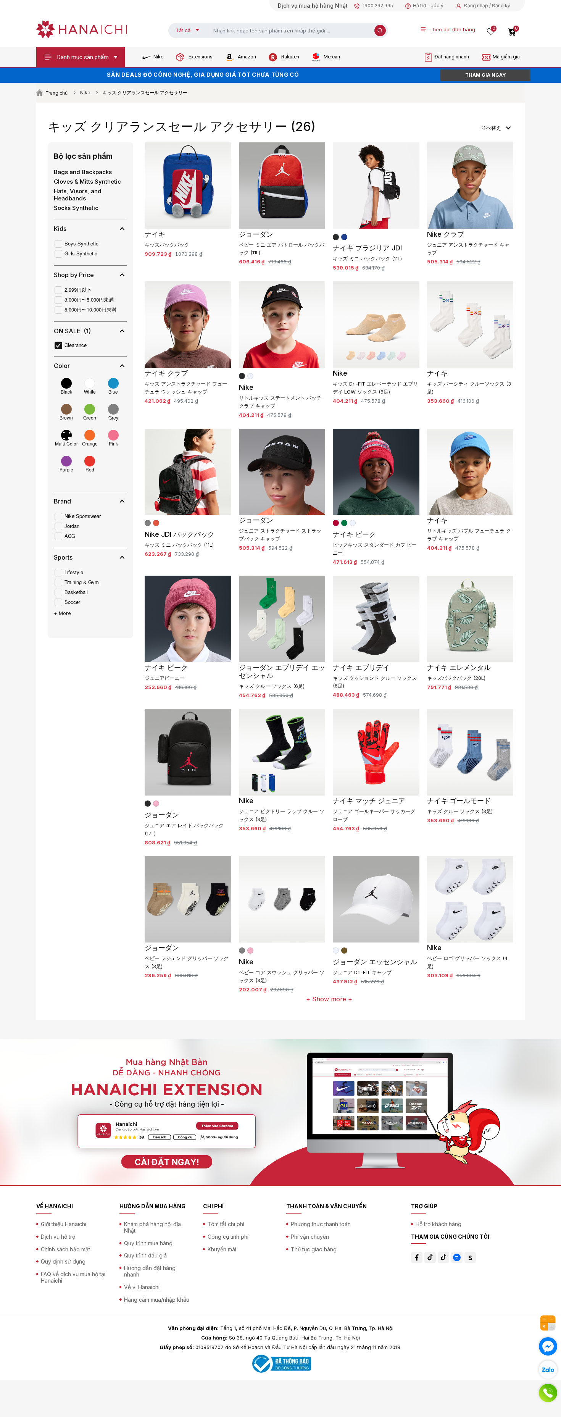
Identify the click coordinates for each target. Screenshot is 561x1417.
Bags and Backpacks (83, 172)
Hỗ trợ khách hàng (438, 1224)
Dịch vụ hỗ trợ (58, 1236)
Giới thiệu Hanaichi (63, 1224)
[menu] (496, 127)
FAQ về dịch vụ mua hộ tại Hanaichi (73, 1277)
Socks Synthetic (76, 208)
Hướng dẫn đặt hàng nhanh (150, 1271)
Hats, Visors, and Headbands (78, 195)
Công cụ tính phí (228, 1236)
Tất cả (183, 30)
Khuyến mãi (222, 1249)
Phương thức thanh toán (321, 1224)
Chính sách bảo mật (65, 1249)
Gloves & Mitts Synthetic (87, 181)
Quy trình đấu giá (145, 1255)
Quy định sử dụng (63, 1261)
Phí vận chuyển (310, 1236)
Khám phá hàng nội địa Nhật (152, 1227)
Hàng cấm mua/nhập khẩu (156, 1299)
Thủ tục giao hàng (314, 1249)
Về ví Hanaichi (142, 1287)
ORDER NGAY (485, 75)
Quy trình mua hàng (148, 1243)
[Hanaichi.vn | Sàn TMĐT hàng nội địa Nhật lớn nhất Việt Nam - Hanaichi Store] (81, 28)
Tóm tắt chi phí (226, 1224)
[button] (90, 228)
